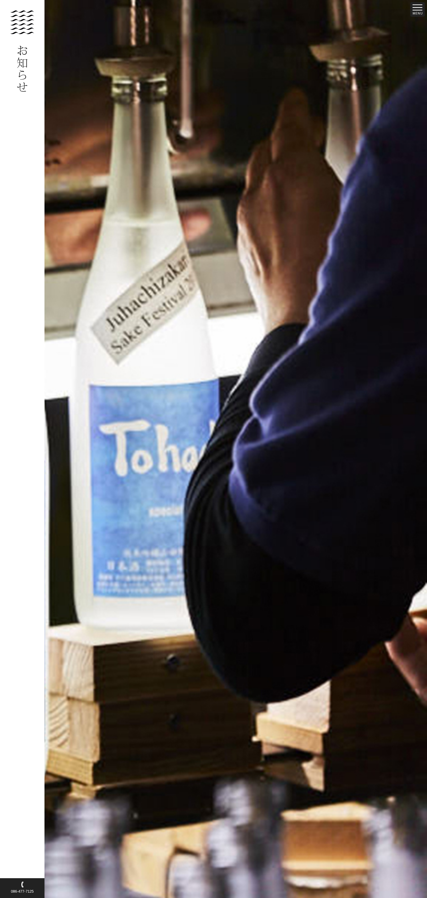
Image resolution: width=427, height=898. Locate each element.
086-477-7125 (22, 891)
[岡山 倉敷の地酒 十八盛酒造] (22, 33)
